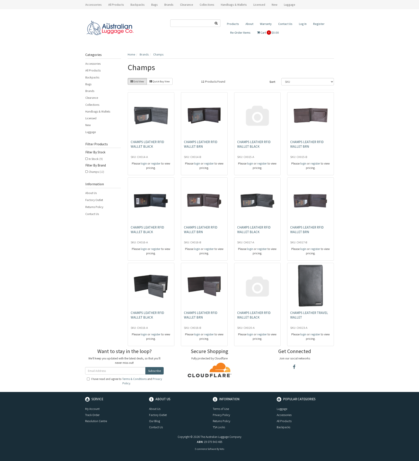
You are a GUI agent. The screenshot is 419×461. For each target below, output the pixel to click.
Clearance (186, 5)
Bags (88, 84)
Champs (96, 172)
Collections (92, 105)
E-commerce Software (205, 449)
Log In (303, 24)
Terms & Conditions (134, 379)
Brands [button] (168, 5)
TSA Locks (219, 427)
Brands (89, 91)
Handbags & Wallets (97, 111)
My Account (92, 409)
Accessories (93, 64)
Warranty (266, 24)
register (156, 163)
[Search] (216, 23)
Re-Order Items (240, 33)
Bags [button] (154, 5)
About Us (91, 193)
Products (233, 24)
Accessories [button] (93, 5)
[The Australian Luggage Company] (110, 28)
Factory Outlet (94, 200)
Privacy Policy (221, 415)
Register (319, 24)
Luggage (90, 132)
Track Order (92, 415)
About (249, 24)
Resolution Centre (96, 421)
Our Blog (154, 421)
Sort (272, 82)
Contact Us (285, 24)
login (144, 163)
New (274, 5)
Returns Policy (94, 207)
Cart (269, 33)
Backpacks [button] (138, 5)
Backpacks (92, 77)
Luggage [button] (289, 5)
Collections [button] (207, 5)
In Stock (96, 159)
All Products (116, 5)
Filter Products (96, 144)
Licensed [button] (259, 5)
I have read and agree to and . (126, 381)
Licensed (90, 118)
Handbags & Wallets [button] (234, 5)
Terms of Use (221, 409)
